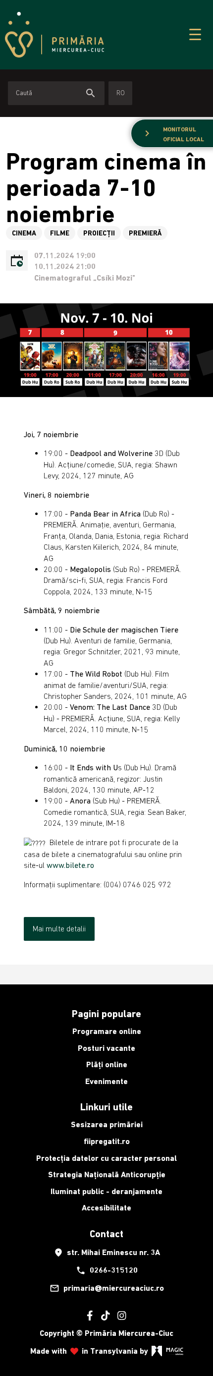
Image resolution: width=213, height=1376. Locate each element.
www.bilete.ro (70, 864)
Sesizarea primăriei (107, 1124)
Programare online (106, 1031)
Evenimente (106, 1081)
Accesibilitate (106, 1207)
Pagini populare (106, 1014)
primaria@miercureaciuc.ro (107, 1288)
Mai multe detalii (59, 928)
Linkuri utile (106, 1107)
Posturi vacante (106, 1048)
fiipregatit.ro (107, 1141)
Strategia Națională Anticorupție (106, 1174)
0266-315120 (107, 1270)
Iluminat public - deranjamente (106, 1191)
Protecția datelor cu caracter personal (106, 1158)
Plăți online (106, 1064)
